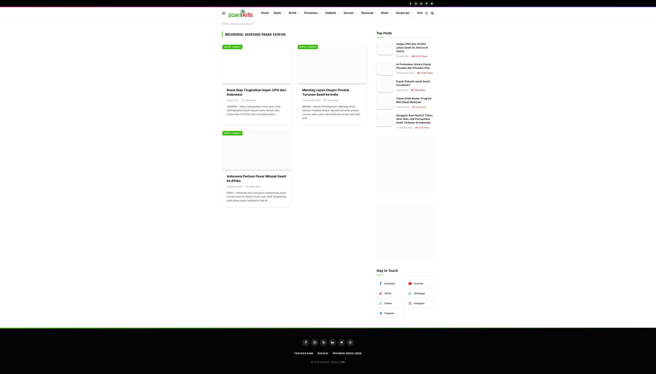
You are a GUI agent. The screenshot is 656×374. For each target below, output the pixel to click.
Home (265, 13)
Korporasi (402, 13)
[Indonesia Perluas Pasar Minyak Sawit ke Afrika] (256, 150)
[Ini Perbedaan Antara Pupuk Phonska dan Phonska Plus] (385, 68)
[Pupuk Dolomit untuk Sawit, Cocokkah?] (385, 85)
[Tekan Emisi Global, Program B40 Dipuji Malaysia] (385, 102)
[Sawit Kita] (240, 13)
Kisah (384, 13)
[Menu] (224, 13)
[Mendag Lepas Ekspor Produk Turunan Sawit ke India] (332, 64)
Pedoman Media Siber (347, 353)
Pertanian (310, 13)
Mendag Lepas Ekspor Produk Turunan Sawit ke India (325, 92)
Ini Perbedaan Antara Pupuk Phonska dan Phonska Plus (413, 66)
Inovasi (349, 13)
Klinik (293, 13)
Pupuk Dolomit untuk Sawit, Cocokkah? (413, 83)
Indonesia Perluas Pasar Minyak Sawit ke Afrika (256, 178)
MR (342, 362)
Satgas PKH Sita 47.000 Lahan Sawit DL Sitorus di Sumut (412, 47)
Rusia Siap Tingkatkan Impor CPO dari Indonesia (256, 92)
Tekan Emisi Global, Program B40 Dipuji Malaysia (414, 100)
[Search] (432, 13)
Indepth (330, 13)
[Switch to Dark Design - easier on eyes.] (427, 13)
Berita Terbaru (232, 47)
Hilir (420, 13)
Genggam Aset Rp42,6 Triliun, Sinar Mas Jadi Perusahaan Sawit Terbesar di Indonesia (414, 119)
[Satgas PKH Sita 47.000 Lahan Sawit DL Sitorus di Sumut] (385, 48)
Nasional (367, 13)
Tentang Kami (303, 353)
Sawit (277, 13)
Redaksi (323, 353)
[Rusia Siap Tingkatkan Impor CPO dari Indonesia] (256, 64)
